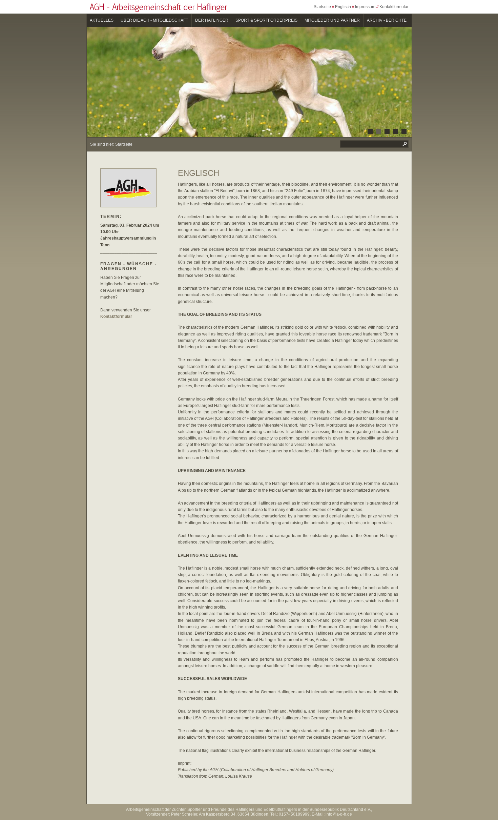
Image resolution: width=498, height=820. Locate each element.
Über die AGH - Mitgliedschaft (154, 20)
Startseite (322, 6)
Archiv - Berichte (387, 20)
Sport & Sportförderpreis (266, 20)
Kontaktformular (394, 6)
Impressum (365, 6)
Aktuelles (101, 20)
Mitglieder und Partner (332, 20)
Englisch (343, 6)
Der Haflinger (211, 20)
